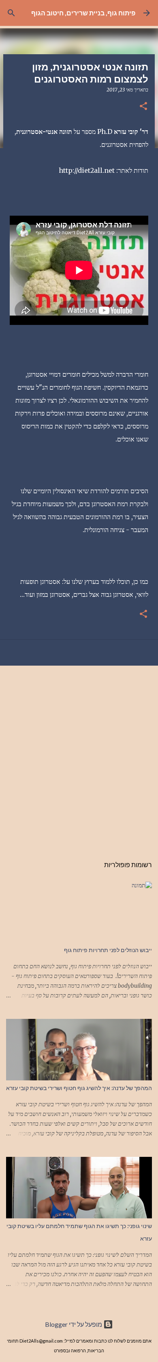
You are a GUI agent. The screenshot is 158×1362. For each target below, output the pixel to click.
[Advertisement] (79, 757)
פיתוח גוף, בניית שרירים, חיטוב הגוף (83, 13)
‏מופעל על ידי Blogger (74, 1324)
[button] (143, 106)
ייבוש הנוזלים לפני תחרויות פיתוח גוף (108, 950)
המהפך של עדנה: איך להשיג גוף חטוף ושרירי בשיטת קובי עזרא (79, 1088)
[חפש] (11, 13)
